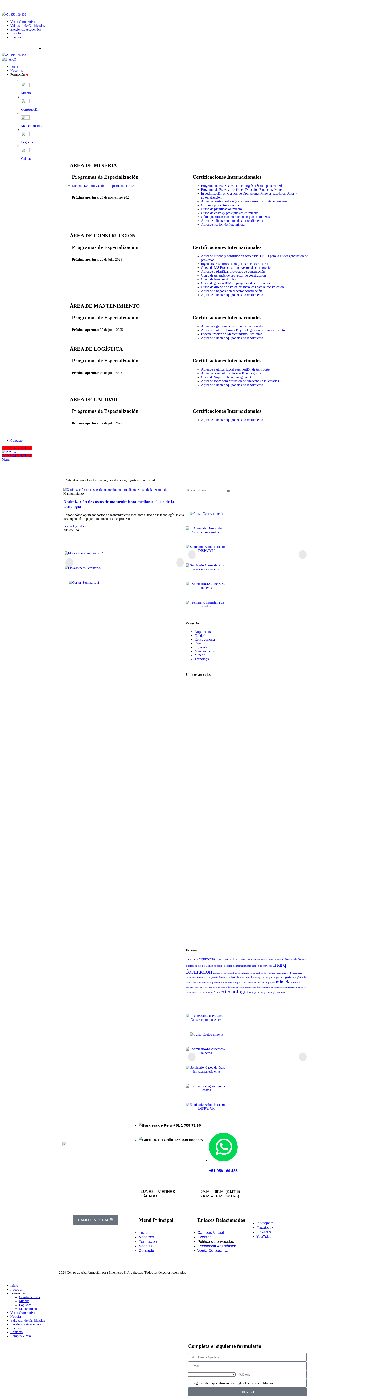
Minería (200, 655)
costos (241, 959)
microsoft (252, 982)
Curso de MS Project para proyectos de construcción (236, 267)
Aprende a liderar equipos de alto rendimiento (232, 220)
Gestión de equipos (215, 966)
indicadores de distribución (226, 973)
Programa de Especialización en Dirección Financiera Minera (242, 189)
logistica (278, 977)
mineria (283, 981)
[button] (69, 562)
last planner (238, 977)
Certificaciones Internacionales (226, 177)
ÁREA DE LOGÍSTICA (96, 349)
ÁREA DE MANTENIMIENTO (105, 306)
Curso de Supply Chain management (226, 377)
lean (247, 977)
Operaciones (206, 987)
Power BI (219, 992)
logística (288, 977)
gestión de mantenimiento (238, 966)
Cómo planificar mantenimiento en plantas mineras (235, 217)
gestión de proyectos (262, 966)
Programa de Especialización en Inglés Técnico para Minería (242, 186)
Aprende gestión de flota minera (223, 224)
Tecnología (202, 659)
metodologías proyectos (235, 982)
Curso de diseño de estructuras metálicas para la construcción (242, 287)
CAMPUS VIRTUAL (17, 448)
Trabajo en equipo (258, 992)
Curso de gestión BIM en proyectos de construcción (236, 283)
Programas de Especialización (105, 177)
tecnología (236, 991)
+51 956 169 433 (15, 14)
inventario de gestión (207, 977)
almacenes (192, 959)
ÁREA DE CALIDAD (93, 399)
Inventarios (224, 977)
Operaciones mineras (246, 987)
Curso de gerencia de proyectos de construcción (233, 275)
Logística (201, 647)
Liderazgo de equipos (262, 977)
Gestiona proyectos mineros (220, 205)
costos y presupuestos (256, 959)
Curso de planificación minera (221, 209)
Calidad (200, 635)
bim (218, 959)
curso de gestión (276, 959)
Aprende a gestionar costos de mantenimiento (232, 326)
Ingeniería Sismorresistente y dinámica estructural (234, 264)
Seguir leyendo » (74, 526)
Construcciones (205, 639)
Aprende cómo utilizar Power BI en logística (231, 373)
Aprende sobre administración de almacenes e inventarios (240, 381)
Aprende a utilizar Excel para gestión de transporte (235, 369)
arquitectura (207, 959)
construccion (229, 959)
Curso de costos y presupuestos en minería (230, 213)
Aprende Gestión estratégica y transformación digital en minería (244, 201)
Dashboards (291, 959)
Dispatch (302, 959)
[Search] (228, 491)
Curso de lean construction (219, 279)
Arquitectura (203, 632)
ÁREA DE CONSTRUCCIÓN (103, 235)
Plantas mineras (205, 992)
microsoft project (266, 982)
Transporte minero (277, 992)
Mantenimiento (205, 651)
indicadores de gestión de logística (258, 973)
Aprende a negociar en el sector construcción (231, 291)
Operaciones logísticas (224, 987)
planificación (288, 987)
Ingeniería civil (283, 973)
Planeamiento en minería (269, 987)
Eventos (200, 643)
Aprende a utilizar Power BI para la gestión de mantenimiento (243, 330)
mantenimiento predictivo (209, 982)
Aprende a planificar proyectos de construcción (233, 271)
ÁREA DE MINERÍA (93, 165)
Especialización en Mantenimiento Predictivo (231, 334)
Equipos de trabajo (195, 966)
